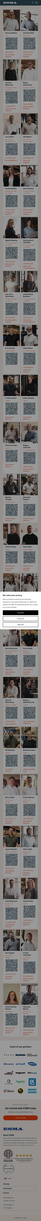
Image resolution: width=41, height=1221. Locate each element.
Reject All (20, 624)
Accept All (20, 612)
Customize (20, 618)
